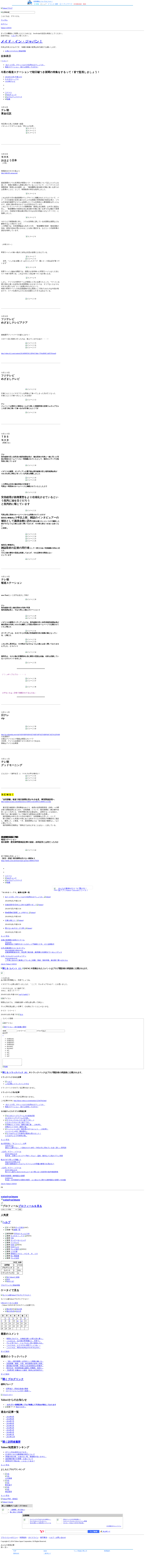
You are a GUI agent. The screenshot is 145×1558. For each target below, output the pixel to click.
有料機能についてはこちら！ (43, 1)
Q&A (45, 1551)
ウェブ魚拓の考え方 (80, 1551)
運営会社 (16, 1553)
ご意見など (47, 1553)
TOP (14, 1551)
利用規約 (107, 1551)
